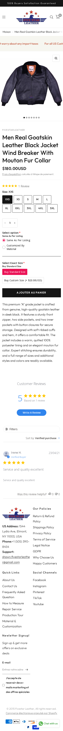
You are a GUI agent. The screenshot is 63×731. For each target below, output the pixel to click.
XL (6, 208)
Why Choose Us (43, 557)
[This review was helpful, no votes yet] (50, 494)
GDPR (37, 551)
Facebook (39, 580)
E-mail (6, 662)
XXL (17, 208)
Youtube (38, 604)
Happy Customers (45, 563)
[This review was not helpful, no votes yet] (56, 494)
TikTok (37, 598)
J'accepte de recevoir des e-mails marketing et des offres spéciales (18, 684)
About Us (8, 580)
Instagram (39, 586)
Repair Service (12, 609)
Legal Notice (41, 545)
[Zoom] (55, 58)
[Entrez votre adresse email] (26, 669)
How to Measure (13, 603)
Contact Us (9, 586)
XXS (7, 199)
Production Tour (12, 615)
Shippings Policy (43, 527)
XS (18, 199)
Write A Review (32, 412)
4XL (40, 208)
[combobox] (43, 438)
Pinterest (38, 592)
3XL (29, 208)
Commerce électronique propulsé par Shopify (31, 713)
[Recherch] (51, 17)
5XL (52, 208)
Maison (7, 31)
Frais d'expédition (11, 174)
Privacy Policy (42, 533)
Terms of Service (44, 539)
